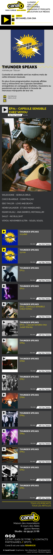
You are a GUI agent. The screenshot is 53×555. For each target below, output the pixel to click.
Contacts (41, 539)
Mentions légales (44, 552)
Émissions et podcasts (38, 9)
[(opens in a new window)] (6, 536)
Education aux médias (38, 12)
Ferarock (30, 545)
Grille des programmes (33, 6)
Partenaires (13, 542)
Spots (27, 542)
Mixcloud (12, 98)
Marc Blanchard (31, 550)
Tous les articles (41, 506)
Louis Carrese (32, 552)
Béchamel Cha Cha (26, 18)
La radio (31, 2)
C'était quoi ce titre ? (19, 539)
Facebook (12, 96)
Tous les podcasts (41, 503)
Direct (19, 16)
